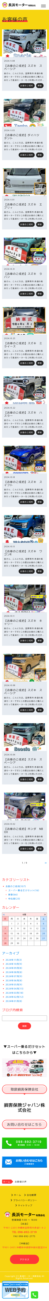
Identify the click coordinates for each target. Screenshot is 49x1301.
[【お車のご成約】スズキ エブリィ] (24, 182)
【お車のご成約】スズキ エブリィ (23, 205)
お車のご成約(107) (16, 886)
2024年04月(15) (15, 988)
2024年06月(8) (14, 980)
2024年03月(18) (14, 992)
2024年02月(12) (15, 996)
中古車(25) (14, 898)
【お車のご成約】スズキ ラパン (23, 275)
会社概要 (31, 1195)
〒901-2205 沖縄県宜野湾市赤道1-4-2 (24, 1227)
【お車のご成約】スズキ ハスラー (23, 414)
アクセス (24, 1259)
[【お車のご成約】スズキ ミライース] (24, 321)
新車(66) (13, 894)
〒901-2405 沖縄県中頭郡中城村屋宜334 (24, 1247)
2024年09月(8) (14, 968)
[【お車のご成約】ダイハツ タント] (24, 113)
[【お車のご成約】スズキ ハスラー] (24, 390)
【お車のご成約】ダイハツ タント (23, 136)
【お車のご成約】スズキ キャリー (23, 622)
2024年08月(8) (14, 972)
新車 (40, 85)
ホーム (6, 1181)
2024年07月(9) (14, 976)
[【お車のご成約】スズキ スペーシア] (24, 43)
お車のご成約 (26, 85)
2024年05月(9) (14, 984)
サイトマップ (25, 1205)
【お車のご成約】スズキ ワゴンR (23, 552)
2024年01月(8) (14, 1001)
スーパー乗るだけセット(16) (23, 890)
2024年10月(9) (14, 963)
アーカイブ (10, 953)
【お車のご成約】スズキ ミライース (23, 344)
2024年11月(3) (14, 959)
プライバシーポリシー (25, 1200)
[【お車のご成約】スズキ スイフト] (24, 459)
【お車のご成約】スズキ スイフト (23, 483)
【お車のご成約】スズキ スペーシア (23, 67)
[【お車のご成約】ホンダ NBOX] (24, 806)
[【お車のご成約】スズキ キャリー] (24, 598)
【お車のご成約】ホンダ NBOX (23, 830)
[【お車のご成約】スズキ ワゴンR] (24, 529)
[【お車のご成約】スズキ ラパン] (24, 251)
